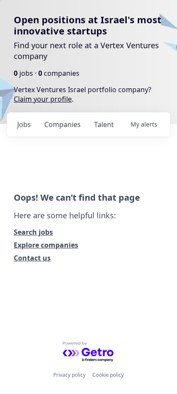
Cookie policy (108, 374)
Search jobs (33, 232)
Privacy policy (69, 374)
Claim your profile (43, 99)
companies (62, 124)
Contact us (32, 258)
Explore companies (46, 245)
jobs (24, 124)
